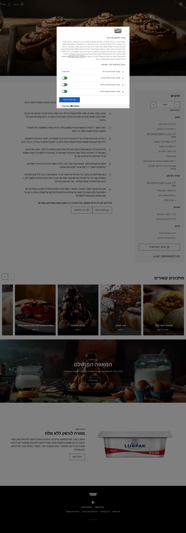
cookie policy (105, 59)
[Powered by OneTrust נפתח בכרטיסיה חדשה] (69, 106)
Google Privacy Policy (76, 56)
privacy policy (120, 59)
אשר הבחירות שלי (69, 100)
